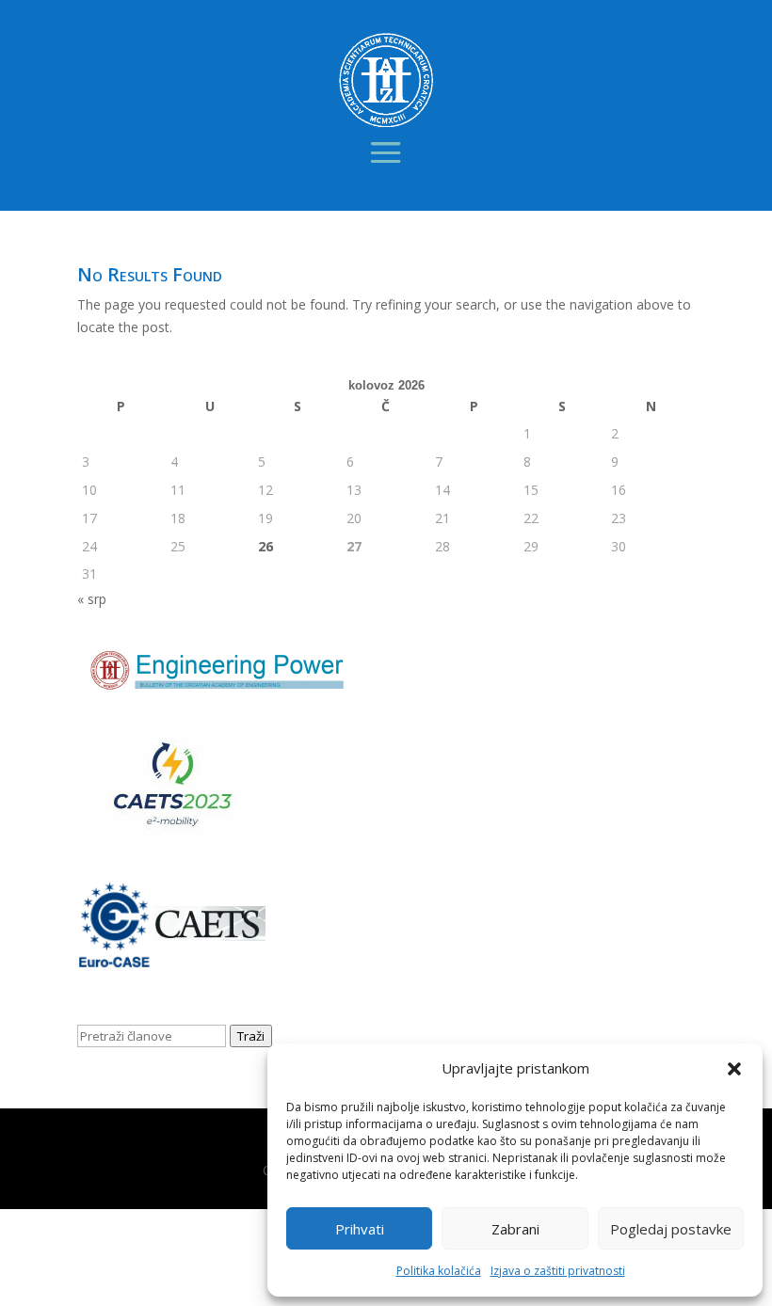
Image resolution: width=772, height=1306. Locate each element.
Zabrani (515, 1228)
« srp (91, 599)
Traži (251, 1035)
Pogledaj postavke (671, 1228)
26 (265, 546)
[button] (734, 1068)
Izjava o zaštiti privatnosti (558, 1271)
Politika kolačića (438, 1271)
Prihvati (359, 1228)
